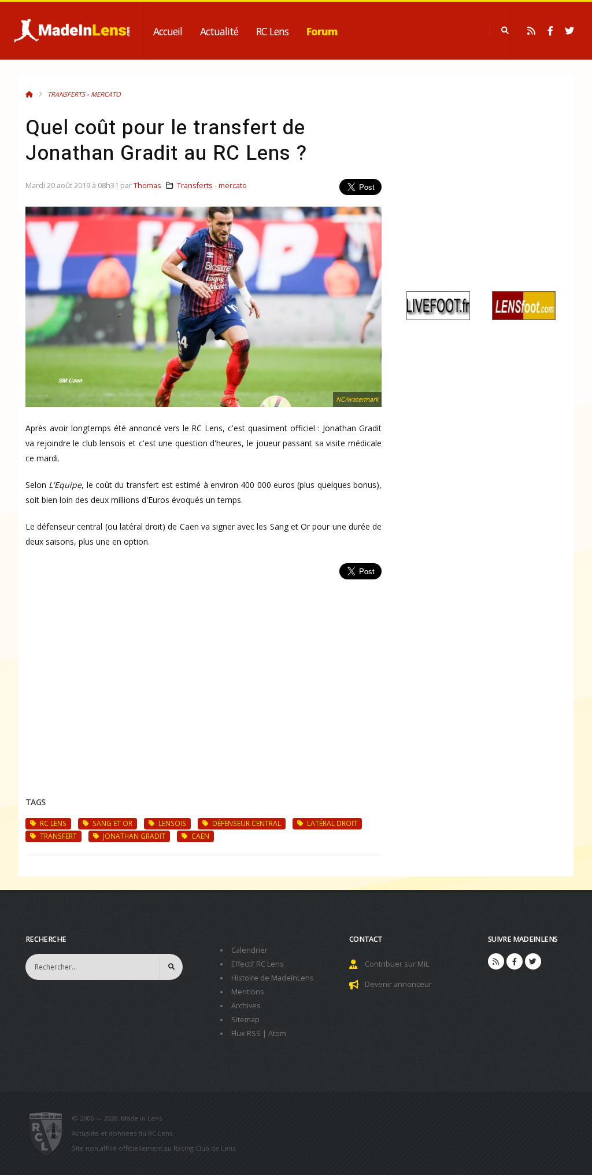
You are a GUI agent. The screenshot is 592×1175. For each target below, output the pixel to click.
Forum (322, 31)
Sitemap (245, 1020)
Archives (246, 1006)
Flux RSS (246, 1033)
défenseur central (245, 823)
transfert (57, 835)
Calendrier (249, 950)
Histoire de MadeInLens (272, 978)
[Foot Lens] (524, 304)
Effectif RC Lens (257, 964)
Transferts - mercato (84, 94)
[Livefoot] (438, 304)
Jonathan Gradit (133, 835)
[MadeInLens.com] (50, 1133)
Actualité (219, 31)
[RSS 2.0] (531, 31)
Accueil (167, 31)
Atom (277, 1033)
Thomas (147, 185)
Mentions (247, 992)
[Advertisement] (203, 674)
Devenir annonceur (398, 984)
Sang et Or (111, 823)
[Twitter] (569, 31)
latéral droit (331, 823)
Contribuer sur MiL (397, 964)
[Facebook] (550, 31)
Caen (199, 835)
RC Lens (272, 31)
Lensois (171, 823)
